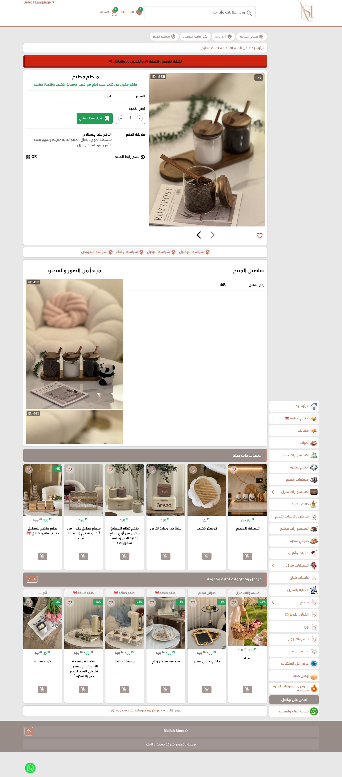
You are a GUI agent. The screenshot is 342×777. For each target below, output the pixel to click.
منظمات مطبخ (212, 48)
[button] (131, 12)
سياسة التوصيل (194, 252)
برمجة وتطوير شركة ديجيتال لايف (171, 744)
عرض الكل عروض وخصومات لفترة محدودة (145, 711)
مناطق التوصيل (195, 36)
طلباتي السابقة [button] (251, 36)
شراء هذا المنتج (94, 118)
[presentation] (212, 235)
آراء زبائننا (223, 36)
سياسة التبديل (161, 252)
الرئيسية (258, 48)
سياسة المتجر (164, 36)
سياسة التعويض (97, 252)
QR (31, 157)
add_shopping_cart (247, 556)
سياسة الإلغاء (130, 252)
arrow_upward (29, 731)
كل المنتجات (238, 48)
